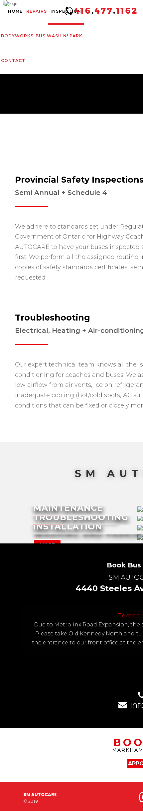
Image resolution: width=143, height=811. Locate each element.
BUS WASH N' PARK (59, 35)
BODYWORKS (17, 35)
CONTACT (13, 60)
